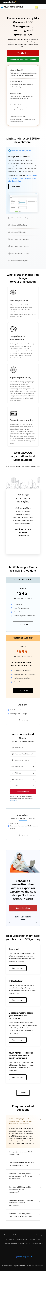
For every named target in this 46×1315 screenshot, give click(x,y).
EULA (15, 1276)
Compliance (9, 1280)
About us (7, 1276)
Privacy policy (22, 1280)
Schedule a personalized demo (23, 60)
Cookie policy (36, 1280)
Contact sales (36, 1284)
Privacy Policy (16, 829)
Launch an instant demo (23, 946)
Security (39, 1276)
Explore (23, 1121)
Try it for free (23, 53)
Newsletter (24, 1284)
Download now (18, 996)
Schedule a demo (23, 937)
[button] (23, 1163)
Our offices (23, 1289)
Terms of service (26, 1276)
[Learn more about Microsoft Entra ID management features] (23, 73)
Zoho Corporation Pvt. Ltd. (22, 1306)
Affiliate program (10, 1284)
